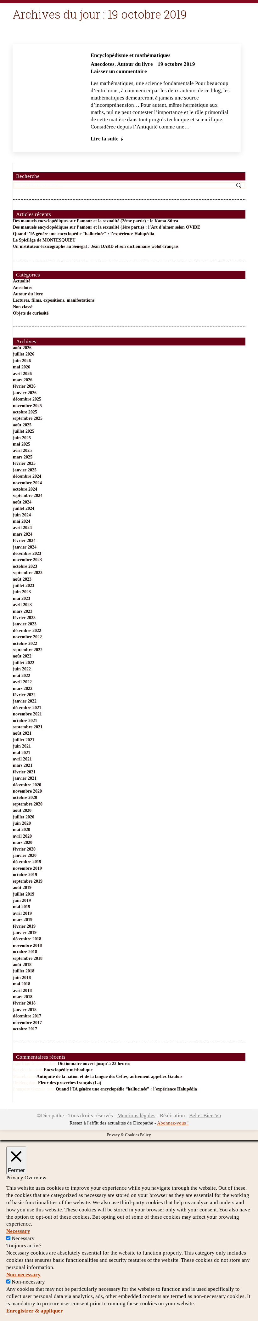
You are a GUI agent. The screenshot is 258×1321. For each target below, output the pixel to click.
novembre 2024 (27, 483)
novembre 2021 (27, 714)
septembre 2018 (27, 958)
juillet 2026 (23, 354)
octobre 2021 (25, 720)
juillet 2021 (23, 739)
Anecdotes (103, 64)
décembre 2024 (27, 476)
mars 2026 (22, 380)
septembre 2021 (27, 727)
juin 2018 (22, 977)
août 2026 (22, 347)
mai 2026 (21, 367)
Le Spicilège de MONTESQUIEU (44, 240)
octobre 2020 (25, 797)
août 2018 (22, 964)
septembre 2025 (27, 418)
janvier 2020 (24, 855)
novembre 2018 (27, 945)
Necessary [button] (18, 1231)
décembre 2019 (27, 861)
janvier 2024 (24, 547)
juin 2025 (22, 438)
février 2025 (24, 463)
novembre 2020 (27, 791)
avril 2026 (22, 373)
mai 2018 (21, 984)
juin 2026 (22, 360)
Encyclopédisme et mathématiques (131, 55)
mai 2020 (21, 829)
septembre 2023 (27, 572)
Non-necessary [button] (23, 1275)
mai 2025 (21, 444)
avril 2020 (22, 836)
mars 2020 (22, 842)
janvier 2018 (24, 1009)
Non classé (22, 307)
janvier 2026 (24, 392)
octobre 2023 (25, 566)
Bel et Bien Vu (205, 1116)
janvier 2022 (24, 701)
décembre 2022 (27, 630)
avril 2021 (22, 759)
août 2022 (22, 656)
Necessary (23, 1238)
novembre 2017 (27, 1022)
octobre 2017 (25, 1029)
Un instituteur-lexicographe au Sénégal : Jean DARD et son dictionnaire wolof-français (95, 246)
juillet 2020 (23, 817)
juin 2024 (22, 515)
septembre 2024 (27, 495)
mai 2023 (21, 598)
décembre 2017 (27, 1016)
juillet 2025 (23, 431)
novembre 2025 (27, 405)
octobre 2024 (25, 489)
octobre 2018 (25, 951)
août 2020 (22, 810)
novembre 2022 (27, 637)
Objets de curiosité (30, 313)
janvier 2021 (24, 778)
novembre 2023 (27, 559)
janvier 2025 (24, 470)
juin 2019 (22, 900)
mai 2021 (21, 752)
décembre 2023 (27, 553)
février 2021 (24, 772)
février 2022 (24, 694)
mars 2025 (22, 457)
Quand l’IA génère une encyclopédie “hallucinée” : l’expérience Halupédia (83, 233)
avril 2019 (22, 913)
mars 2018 (22, 996)
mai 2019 (21, 906)
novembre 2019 (27, 868)
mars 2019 (22, 919)
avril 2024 (22, 527)
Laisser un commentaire (119, 71)
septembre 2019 (27, 881)
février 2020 (24, 849)
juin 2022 (22, 669)
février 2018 (24, 1003)
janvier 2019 (24, 932)
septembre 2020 (27, 804)
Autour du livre (135, 64)
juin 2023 (22, 591)
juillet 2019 (23, 894)
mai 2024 (21, 521)
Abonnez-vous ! (173, 1122)
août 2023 (22, 579)
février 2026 (24, 386)
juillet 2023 (23, 585)
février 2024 (24, 540)
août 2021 (22, 733)
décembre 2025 (27, 399)
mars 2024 (22, 534)
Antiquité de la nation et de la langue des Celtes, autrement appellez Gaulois (109, 1076)
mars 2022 (22, 688)
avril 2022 (22, 682)
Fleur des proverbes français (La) (69, 1082)
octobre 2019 (25, 874)
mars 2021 (22, 765)
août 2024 (22, 502)
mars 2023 (22, 611)
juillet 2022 (23, 662)
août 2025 (22, 425)
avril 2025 (22, 450)
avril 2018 (22, 990)
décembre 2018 (27, 939)
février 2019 (24, 926)
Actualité (21, 281)
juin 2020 (22, 823)
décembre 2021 (27, 707)
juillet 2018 (23, 971)
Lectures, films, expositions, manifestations (53, 300)
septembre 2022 (27, 649)
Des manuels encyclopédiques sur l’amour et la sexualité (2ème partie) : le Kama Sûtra (95, 221)
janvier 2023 (24, 624)
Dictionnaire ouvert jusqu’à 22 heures (94, 1063)
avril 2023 (22, 604)
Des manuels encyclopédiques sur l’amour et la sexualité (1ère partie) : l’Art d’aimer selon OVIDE (106, 227)
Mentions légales (136, 1116)
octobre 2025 (25, 412)
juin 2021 (22, 746)
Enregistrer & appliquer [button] (34, 1311)
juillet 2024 (23, 508)
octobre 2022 (25, 643)
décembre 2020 (27, 785)
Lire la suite (105, 139)
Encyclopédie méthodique (68, 1070)
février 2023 (24, 617)
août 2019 (22, 887)
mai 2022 (21, 675)
